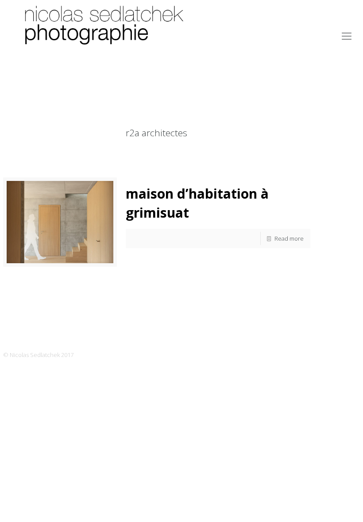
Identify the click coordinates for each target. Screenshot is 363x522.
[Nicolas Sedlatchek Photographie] (106, 35)
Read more (289, 238)
